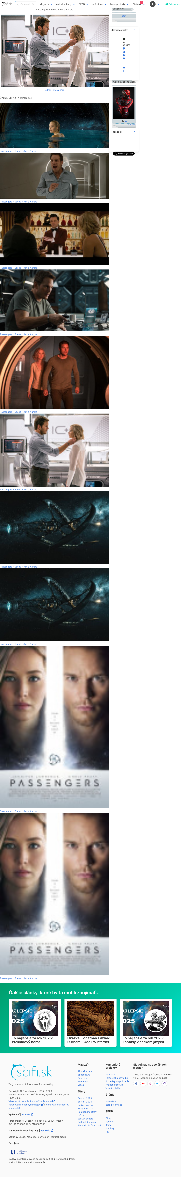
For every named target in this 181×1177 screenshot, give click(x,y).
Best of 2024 (85, 1101)
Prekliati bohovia (87, 1122)
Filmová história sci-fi (89, 1125)
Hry (107, 1131)
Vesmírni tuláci (113, 1088)
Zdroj (48, 90)
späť (124, 15)
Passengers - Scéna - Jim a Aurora (18, 151)
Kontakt (26, 1114)
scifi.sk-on (97, 4)
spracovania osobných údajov (24, 1104)
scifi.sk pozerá (85, 1118)
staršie (131, 124)
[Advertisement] (124, 198)
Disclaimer (58, 90)
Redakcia (45, 1130)
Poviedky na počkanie (117, 1081)
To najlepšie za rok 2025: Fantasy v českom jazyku (143, 1040)
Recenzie (82, 1078)
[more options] (135, 30)
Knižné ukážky (85, 1105)
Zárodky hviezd (113, 1104)
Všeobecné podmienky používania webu (30, 1101)
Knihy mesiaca (85, 1108)
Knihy (108, 1125)
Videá (81, 1084)
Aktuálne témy (64, 4)
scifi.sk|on (110, 1074)
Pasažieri (124, 61)
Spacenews (84, 1074)
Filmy (108, 1118)
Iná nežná (110, 1101)
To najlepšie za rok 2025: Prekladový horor (32, 1040)
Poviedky (83, 1081)
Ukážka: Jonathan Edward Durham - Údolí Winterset (88, 1040)
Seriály (109, 1121)
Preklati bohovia (114, 1084)
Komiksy (109, 1128)
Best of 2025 (85, 1098)
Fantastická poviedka (116, 1077)
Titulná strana (85, 1071)
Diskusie (137, 3)
